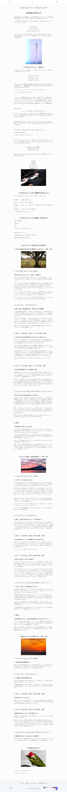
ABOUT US (22, 783)
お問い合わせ (27, 783)
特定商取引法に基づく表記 (43, 783)
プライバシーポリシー (34, 783)
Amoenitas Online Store (36, 788)
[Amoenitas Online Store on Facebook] (9, 788)
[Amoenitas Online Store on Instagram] (11, 788)
